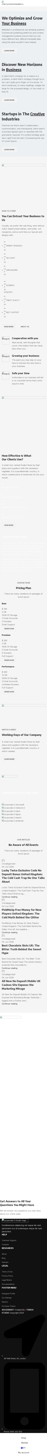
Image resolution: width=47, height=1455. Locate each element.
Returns (5, 1302)
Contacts (5, 1244)
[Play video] (23, 713)
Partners (5, 1262)
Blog (3, 1258)
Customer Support (9, 1240)
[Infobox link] (23, 343)
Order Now (9, 629)
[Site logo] (12, 3)
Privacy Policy (7, 1276)
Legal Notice (7, 1280)
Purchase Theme (8, 1306)
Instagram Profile (8, 1294)
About (4, 1254)
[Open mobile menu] (44, 3)
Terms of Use (7, 1272)
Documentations (8, 1284)
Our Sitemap (7, 1298)
